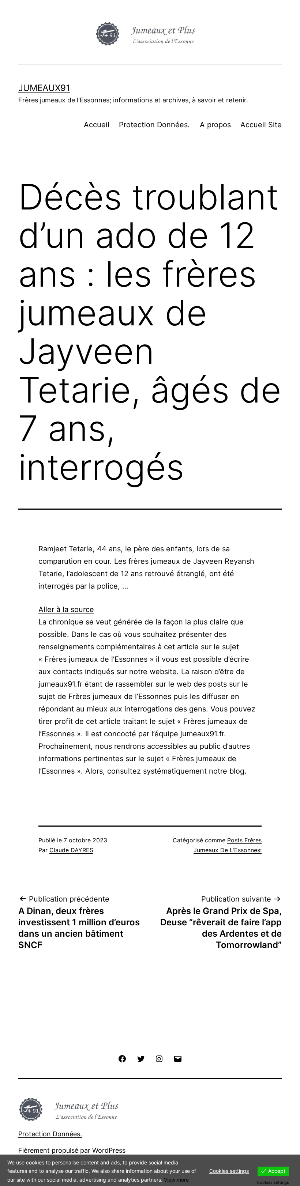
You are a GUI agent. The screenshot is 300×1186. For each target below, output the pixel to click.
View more (176, 1179)
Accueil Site (261, 124)
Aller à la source (66, 609)
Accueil (96, 124)
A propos (215, 124)
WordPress (108, 1150)
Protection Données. (154, 124)
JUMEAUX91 (44, 88)
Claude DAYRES (71, 850)
